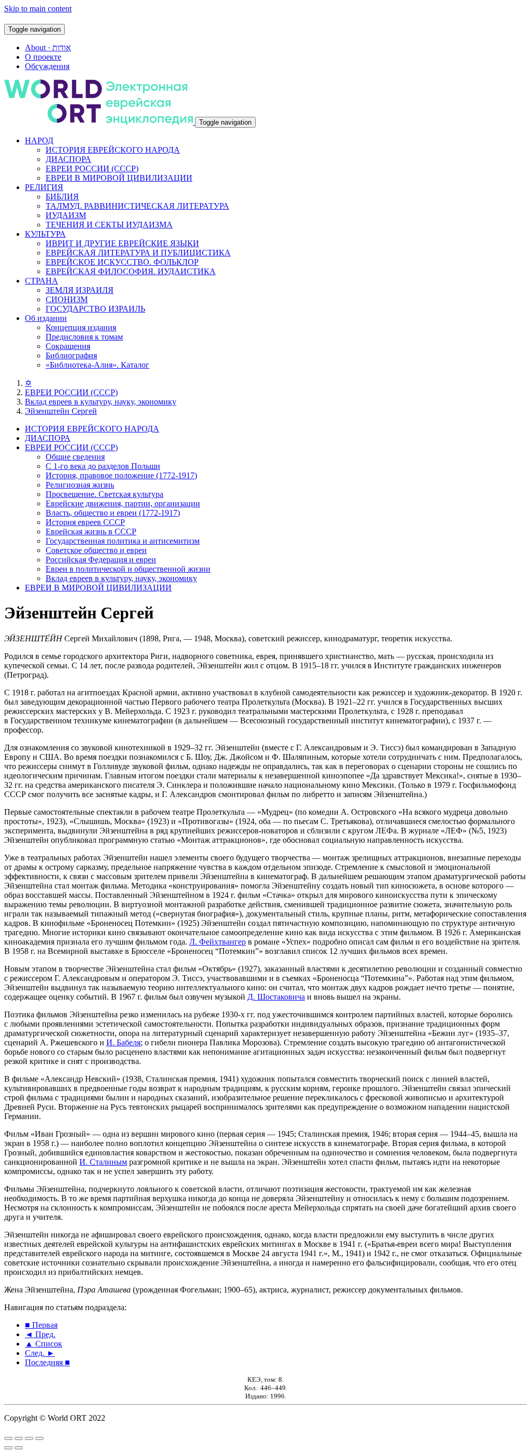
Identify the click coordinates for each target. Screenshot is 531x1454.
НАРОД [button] (39, 140)
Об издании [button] (46, 318)
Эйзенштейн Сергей (61, 411)
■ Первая (41, 1325)
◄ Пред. (40, 1334)
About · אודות (48, 47)
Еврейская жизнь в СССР (91, 531)
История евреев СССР (85, 522)
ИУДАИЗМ (66, 215)
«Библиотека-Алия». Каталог (97, 364)
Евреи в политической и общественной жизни (128, 568)
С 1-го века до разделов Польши (103, 466)
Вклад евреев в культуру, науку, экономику (100, 401)
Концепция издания (81, 327)
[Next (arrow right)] (19, 1447)
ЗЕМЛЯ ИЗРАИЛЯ (80, 290)
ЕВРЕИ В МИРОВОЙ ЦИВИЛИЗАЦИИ (119, 177)
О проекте (43, 56)
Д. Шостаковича (276, 996)
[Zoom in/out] (39, 1438)
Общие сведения (75, 456)
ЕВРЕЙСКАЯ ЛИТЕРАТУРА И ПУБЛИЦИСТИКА (138, 252)
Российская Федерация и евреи (101, 559)
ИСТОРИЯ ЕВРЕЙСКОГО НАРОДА (113, 149)
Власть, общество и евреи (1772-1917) (113, 512)
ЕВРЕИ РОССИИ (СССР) (92, 168)
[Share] (19, 1438)
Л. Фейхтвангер (217, 941)
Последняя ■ (47, 1362)
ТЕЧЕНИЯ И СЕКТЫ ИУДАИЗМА (109, 224)
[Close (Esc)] (8, 1438)
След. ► (40, 1353)
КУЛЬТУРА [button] (45, 234)
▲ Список (43, 1343)
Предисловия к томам (84, 336)
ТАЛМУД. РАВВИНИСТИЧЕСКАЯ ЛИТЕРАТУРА (137, 205)
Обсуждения (47, 66)
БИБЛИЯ (62, 196)
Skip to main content (38, 8)
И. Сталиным (103, 1161)
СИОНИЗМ (67, 299)
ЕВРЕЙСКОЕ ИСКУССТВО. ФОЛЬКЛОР (122, 262)
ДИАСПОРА (68, 159)
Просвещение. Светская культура (104, 494)
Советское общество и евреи (96, 550)
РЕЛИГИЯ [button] (44, 187)
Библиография (71, 355)
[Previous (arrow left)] (8, 1447)
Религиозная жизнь (80, 484)
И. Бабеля (123, 1042)
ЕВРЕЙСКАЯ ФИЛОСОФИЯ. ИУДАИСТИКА (131, 271)
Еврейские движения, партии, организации (123, 503)
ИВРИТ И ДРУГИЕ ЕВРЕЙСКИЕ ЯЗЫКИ (122, 243)
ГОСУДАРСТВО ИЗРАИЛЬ (95, 308)
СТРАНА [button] (41, 280)
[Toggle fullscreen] (29, 1438)
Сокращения (68, 346)
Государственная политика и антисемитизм (123, 540)
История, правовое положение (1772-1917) (121, 475)
